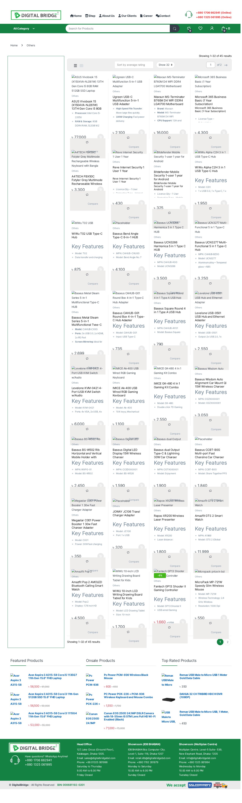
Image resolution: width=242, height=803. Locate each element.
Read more (223, 278)
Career (147, 16)
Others (75, 95)
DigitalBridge (20, 784)
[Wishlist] (200, 28)
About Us (108, 16)
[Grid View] (81, 66)
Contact (164, 16)
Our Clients (128, 16)
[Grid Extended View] (75, 66)
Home (77, 16)
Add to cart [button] (100, 137)
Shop (91, 16)
